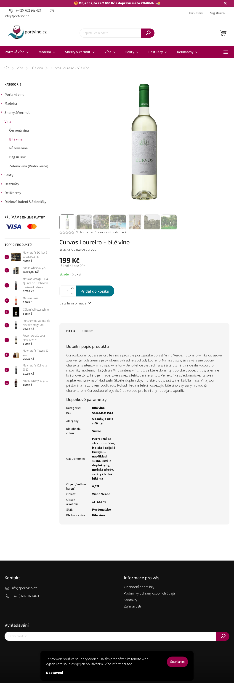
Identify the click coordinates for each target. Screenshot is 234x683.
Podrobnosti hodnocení (110, 232)
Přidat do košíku (95, 291)
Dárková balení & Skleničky (25, 201)
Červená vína (19, 130)
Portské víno (14, 94)
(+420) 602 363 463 (25, 596)
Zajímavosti (132, 606)
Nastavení (54, 672)
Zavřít (87, 319)
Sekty (9, 175)
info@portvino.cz (24, 588)
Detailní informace (73, 303)
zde (129, 664)
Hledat (147, 33)
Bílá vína (15, 139)
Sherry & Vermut (17, 112)
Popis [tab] (70, 331)
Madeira (11, 103)
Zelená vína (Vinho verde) (28, 166)
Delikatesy (13, 192)
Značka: (77, 249)
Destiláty (12, 184)
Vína (8, 121)
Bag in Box (17, 157)
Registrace (217, 13)
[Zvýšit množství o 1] (72, 288)
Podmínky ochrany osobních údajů (149, 593)
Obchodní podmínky (139, 587)
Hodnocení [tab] (87, 331)
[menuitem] (47, 52)
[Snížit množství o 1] (72, 293)
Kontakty (130, 599)
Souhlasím (177, 662)
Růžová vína (18, 148)
